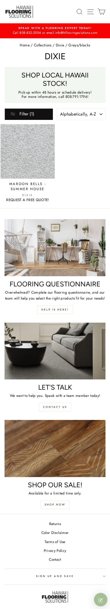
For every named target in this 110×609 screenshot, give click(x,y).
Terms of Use (55, 541)
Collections (43, 45)
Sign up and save (55, 576)
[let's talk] (55, 351)
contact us (55, 407)
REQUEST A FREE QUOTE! (27, 199)
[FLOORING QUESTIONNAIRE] (55, 247)
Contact (55, 559)
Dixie (60, 45)
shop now (55, 505)
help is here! (55, 310)
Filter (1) (26, 114)
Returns (55, 523)
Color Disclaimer (55, 532)
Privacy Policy (55, 550)
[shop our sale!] (55, 448)
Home (24, 45)
